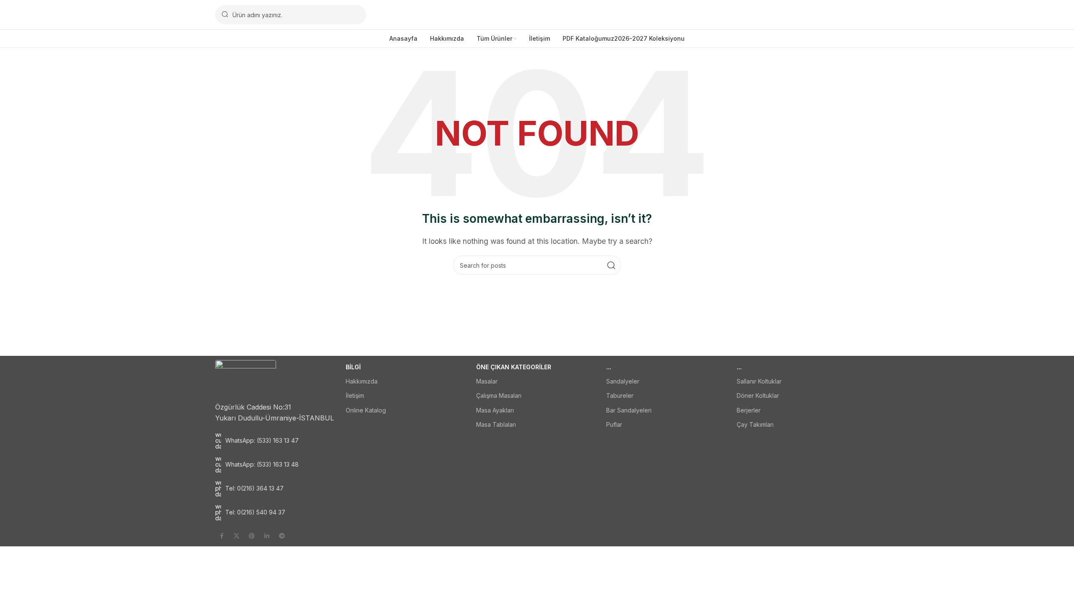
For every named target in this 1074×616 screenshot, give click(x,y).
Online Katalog (366, 410)
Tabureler (619, 395)
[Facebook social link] (221, 536)
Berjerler (749, 410)
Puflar (614, 424)
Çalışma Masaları (498, 395)
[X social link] (236, 536)
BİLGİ (353, 367)
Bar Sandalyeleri (629, 410)
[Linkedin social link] (267, 536)
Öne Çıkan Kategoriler (513, 367)
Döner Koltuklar (758, 395)
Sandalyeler (622, 381)
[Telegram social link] (282, 536)
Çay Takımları (755, 424)
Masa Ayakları (495, 410)
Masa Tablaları (496, 424)
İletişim (355, 395)
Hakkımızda (362, 381)
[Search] (611, 265)
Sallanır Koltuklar (759, 381)
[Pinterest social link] (251, 536)
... (608, 367)
